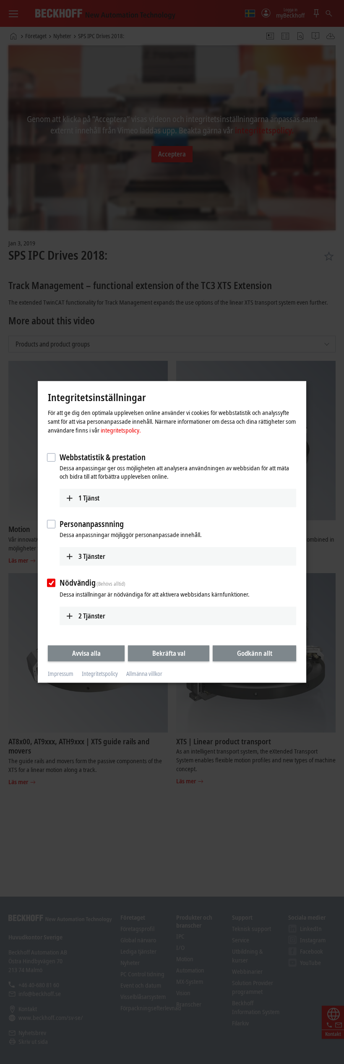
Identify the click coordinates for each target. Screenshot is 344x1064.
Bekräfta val (168, 653)
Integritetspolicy (100, 674)
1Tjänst (88, 498)
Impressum (60, 674)
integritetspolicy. (121, 430)
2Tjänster (91, 616)
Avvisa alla (86, 653)
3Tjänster (91, 556)
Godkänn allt (254, 653)
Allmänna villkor (144, 674)
